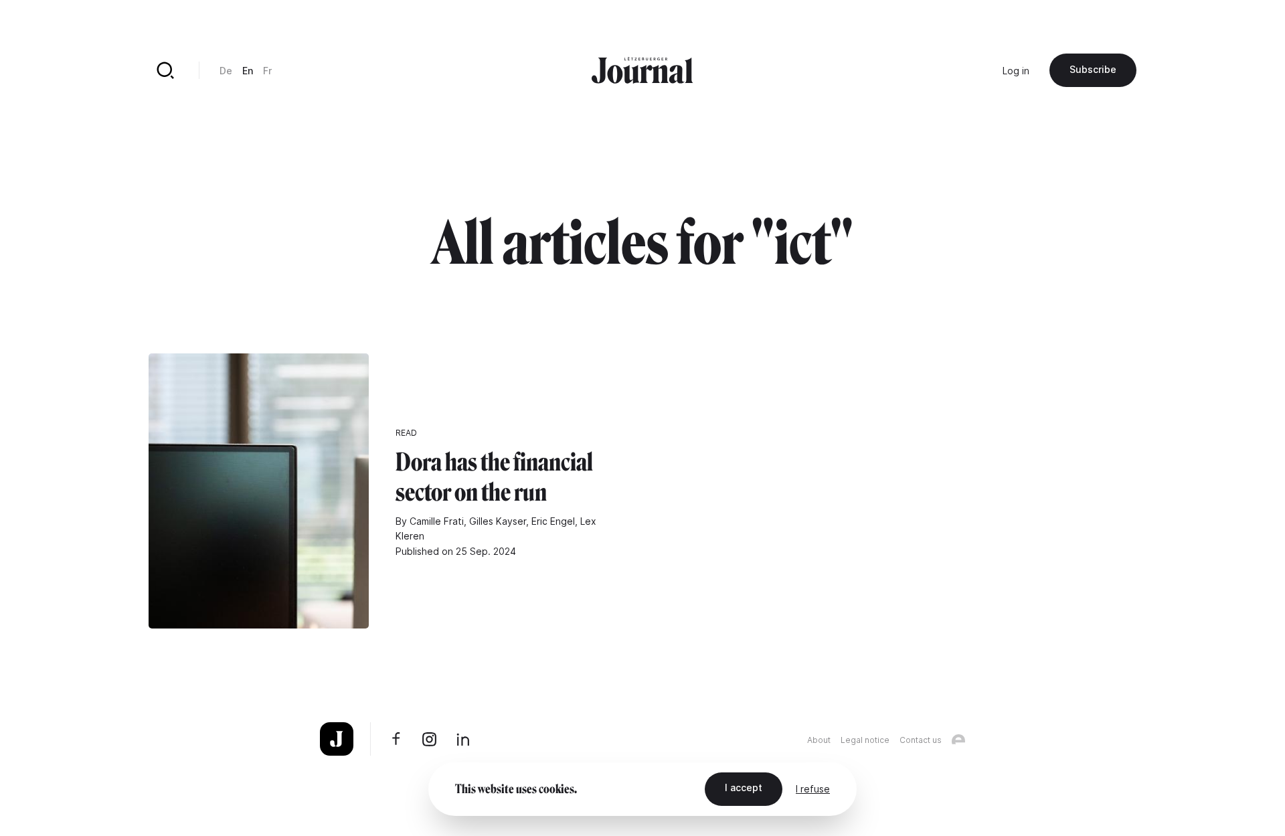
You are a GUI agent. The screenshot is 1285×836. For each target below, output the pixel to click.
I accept (743, 787)
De (226, 70)
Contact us (921, 740)
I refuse (813, 789)
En (247, 70)
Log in (1016, 70)
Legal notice (865, 740)
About (819, 740)
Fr (267, 70)
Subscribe (1092, 69)
